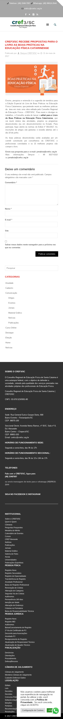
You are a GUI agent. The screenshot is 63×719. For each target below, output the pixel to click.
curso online (10, 328)
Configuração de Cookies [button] (33, 710)
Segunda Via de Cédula (14, 594)
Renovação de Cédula (14, 588)
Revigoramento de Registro (16, 639)
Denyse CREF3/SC (28, 53)
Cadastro (9, 288)
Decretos (8, 694)
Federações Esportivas (14, 563)
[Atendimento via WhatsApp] (55, 711)
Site (6, 231)
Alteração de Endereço (14, 605)
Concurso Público (12, 697)
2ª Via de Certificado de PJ (15, 630)
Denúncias (9, 653)
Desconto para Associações (16, 633)
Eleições (8, 703)
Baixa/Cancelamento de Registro (18, 628)
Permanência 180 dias (14, 599)
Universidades (11, 560)
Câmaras (8, 525)
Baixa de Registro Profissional (17, 585)
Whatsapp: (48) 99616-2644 (45, 3)
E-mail (8, 220)
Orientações (10, 656)
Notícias (11, 318)
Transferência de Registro (15, 579)
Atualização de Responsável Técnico (20, 642)
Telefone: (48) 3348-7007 (19, 3)
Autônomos (9, 597)
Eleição (8, 338)
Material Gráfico (11, 551)
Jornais (11, 308)
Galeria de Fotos (11, 554)
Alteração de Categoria (14, 591)
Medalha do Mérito (12, 531)
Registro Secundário (13, 573)
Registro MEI (10, 622)
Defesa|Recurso (11, 661)
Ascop (7, 557)
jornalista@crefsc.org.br (47, 152)
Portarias (8, 706)
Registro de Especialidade (15, 576)
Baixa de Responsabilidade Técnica (19, 611)
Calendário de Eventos (14, 533)
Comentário (11, 182)
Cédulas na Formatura (14, 608)
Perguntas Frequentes (14, 528)
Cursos (8, 536)
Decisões (8, 691)
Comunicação (11, 293)
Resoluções (10, 712)
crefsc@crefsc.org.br (33, 8)
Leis (6, 688)
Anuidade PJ (10, 636)
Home (7, 343)
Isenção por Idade (12, 602)
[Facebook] (25, 14)
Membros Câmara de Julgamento (18, 675)
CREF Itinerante (11, 539)
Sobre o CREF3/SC (13, 519)
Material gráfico (15, 313)
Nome (8, 209)
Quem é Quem (11, 522)
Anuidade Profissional (14, 582)
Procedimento (10, 659)
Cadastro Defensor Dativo (15, 678)
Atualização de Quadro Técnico (17, 645)
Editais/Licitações (12, 700)
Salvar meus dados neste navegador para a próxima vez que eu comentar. (30, 246)
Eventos (11, 303)
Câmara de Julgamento (14, 672)
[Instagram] (33, 14)
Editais (7, 685)
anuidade (9, 283)
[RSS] (37, 14)
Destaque (9, 333)
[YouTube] (29, 14)
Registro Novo (10, 570)
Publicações (13, 323)
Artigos (11, 298)
